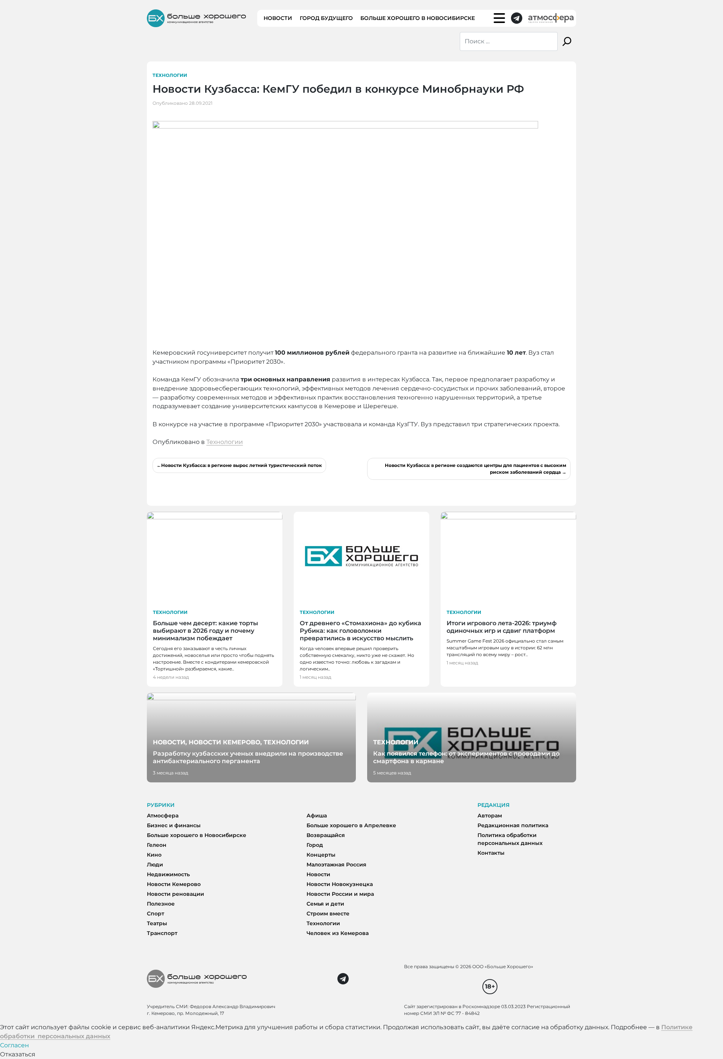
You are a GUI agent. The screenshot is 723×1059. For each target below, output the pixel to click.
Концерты (321, 854)
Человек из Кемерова (338, 933)
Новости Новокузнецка (340, 884)
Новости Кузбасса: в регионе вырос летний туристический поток (241, 465)
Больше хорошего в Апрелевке (351, 825)
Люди (155, 864)
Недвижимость (168, 874)
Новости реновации (175, 894)
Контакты (491, 852)
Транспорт (162, 933)
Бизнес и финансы (174, 825)
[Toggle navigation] (499, 18)
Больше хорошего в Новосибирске (417, 18)
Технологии (170, 75)
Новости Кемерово (174, 884)
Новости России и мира (340, 894)
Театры (157, 923)
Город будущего (326, 18)
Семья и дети (325, 903)
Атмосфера (162, 815)
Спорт (155, 913)
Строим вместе (328, 913)
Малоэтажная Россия (336, 864)
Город (315, 845)
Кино (154, 854)
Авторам (489, 815)
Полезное (161, 903)
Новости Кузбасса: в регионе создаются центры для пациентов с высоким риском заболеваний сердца (475, 468)
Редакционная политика (512, 825)
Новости (278, 18)
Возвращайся (326, 835)
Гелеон (156, 845)
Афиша (317, 815)
